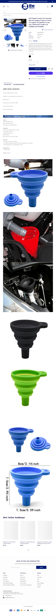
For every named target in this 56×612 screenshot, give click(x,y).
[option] (15, 30)
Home (4, 12)
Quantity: (30, 59)
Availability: (31, 36)
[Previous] (5, 30)
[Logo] (28, 6)
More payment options (41, 76)
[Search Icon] (9, 6)
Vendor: (30, 32)
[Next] (25, 30)
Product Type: (31, 37)
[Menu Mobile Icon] (4, 6)
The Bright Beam (40, 32)
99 (31, 78)
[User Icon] (47, 6)
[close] (52, 1)
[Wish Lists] (49, 68)
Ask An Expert (19, 50)
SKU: (30, 34)
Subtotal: (30, 64)
